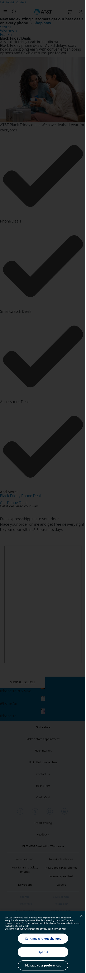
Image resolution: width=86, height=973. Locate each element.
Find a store (43, 727)
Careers (61, 885)
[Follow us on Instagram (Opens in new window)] (50, 811)
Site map (24, 897)
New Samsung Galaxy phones (24, 869)
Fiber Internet (43, 750)
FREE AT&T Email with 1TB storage (43, 846)
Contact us (43, 774)
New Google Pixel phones (61, 868)
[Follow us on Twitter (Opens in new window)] (35, 811)
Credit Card (43, 797)
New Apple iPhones (61, 859)
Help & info (43, 785)
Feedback (43, 834)
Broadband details (24, 910)
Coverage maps (61, 897)
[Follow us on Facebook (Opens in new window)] (21, 811)
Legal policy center (61, 910)
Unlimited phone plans (43, 762)
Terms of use (25, 903)
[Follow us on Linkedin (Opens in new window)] (65, 811)
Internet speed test (61, 876)
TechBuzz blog (43, 823)
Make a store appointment (43, 739)
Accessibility (61, 903)
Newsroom (25, 885)
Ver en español (25, 859)
